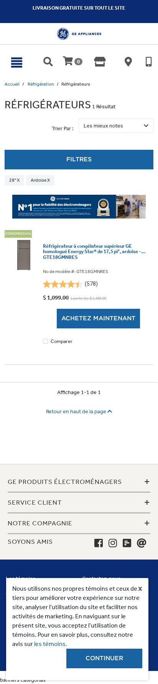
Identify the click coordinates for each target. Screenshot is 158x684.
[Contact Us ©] (141, 543)
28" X (14, 180)
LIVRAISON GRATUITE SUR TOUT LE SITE (79, 8)
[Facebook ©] (98, 543)
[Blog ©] (127, 543)
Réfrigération (41, 84)
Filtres (79, 159)
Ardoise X (40, 180)
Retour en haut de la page (76, 411)
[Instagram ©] (113, 543)
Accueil (12, 84)
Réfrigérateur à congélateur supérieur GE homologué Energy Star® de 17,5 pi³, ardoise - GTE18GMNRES (92, 251)
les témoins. (50, 644)
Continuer (104, 658)
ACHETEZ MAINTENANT (98, 318)
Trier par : (63, 128)
